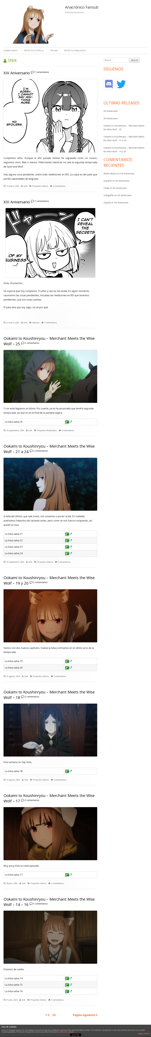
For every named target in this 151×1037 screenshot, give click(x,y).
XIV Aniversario (17, 73)
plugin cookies (144, 1034)
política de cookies (66, 1032)
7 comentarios (41, 71)
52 (53, 1015)
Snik (25, 186)
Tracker (54, 50)
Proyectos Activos (33, 50)
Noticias (35, 322)
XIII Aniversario (17, 202)
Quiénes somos (10, 50)
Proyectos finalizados (75, 50)
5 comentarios (32, 342)
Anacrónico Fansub (82, 7)
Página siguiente (84, 1015)
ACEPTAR (75, 1035)
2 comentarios (40, 450)
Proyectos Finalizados (47, 430)
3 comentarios (40, 903)
